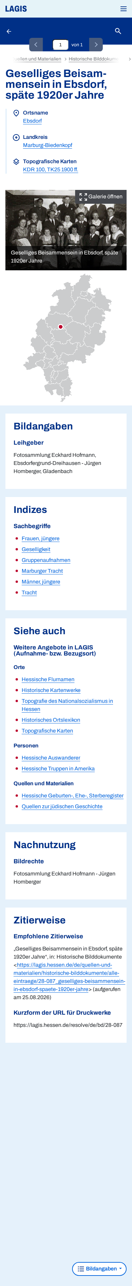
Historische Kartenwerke (51, 690)
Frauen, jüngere (41, 538)
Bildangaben (101, 1268)
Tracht (29, 592)
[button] (123, 8)
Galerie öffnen (105, 196)
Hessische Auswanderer (51, 758)
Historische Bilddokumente (97, 58)
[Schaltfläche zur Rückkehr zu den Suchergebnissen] (9, 31)
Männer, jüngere (41, 582)
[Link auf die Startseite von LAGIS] (38, 9)
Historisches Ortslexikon (51, 720)
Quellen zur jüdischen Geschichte (62, 806)
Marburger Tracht (42, 571)
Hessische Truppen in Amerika (58, 768)
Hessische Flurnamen (48, 679)
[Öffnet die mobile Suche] (118, 31)
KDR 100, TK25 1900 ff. (50, 169)
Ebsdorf (32, 121)
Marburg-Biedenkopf (47, 145)
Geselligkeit (36, 549)
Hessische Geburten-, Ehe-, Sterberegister (73, 795)
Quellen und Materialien (36, 58)
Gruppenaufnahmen (46, 560)
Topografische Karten (47, 731)
